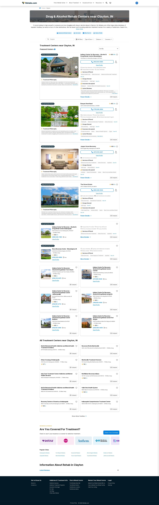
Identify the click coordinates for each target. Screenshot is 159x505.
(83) (57, 234)
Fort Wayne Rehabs (60, 452)
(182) (114, 103)
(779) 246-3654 (98, 109)
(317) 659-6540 (97, 279)
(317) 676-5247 (98, 152)
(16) (57, 325)
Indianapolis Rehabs (45, 452)
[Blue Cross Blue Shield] (101, 441)
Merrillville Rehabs (60, 455)
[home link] (40, 8)
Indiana (43, 8)
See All (82, 76)
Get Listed (78, 33)
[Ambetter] (65, 441)
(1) (45, 364)
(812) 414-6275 (56, 278)
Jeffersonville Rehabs (108, 455)
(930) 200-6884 (57, 257)
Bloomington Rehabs (92, 452)
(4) (56, 255)
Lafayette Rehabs (44, 455)
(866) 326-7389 (57, 237)
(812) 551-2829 (56, 327)
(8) (97, 325)
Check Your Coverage (111, 432)
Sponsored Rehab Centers (65, 33)
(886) (114, 54)
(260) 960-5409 (98, 327)
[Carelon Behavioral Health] (119, 441)
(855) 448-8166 (98, 190)
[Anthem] (83, 441)
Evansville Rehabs (75, 452)
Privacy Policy (73, 503)
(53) (114, 146)
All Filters (80, 39)
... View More (75, 84)
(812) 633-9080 (98, 62)
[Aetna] (48, 441)
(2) (56, 276)
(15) (86, 378)
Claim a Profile (98, 33)
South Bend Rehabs (92, 455)
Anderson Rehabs (107, 452)
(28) (86, 392)
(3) (97, 276)
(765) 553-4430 (97, 302)
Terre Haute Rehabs (76, 455)
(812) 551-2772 (56, 304)
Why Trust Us (88, 33)
